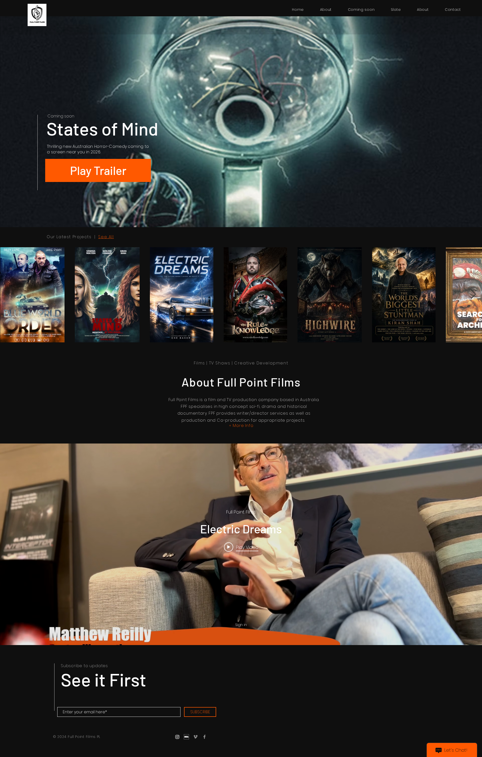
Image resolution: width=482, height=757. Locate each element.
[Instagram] (177, 736)
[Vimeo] (195, 736)
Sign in (241, 624)
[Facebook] (204, 736)
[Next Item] (473, 294)
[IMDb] (186, 736)
